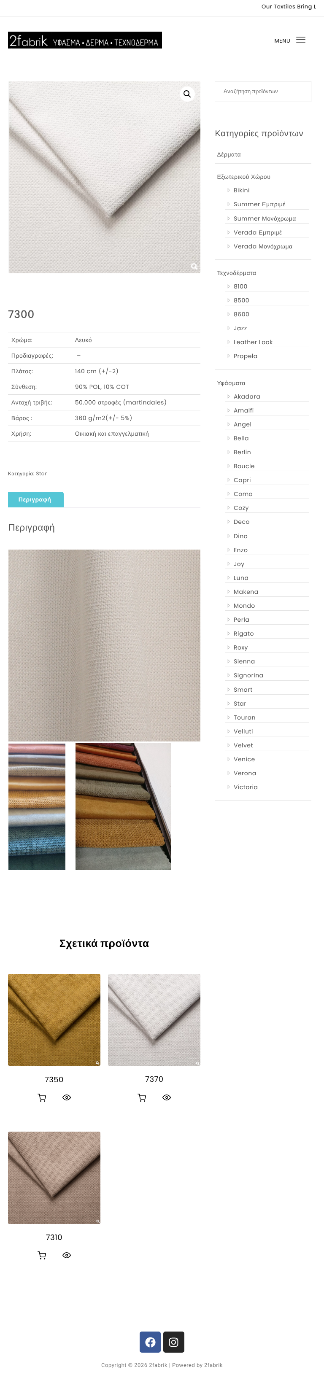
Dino (241, 536)
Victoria (246, 787)
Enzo (241, 550)
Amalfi (244, 410)
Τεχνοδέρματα (236, 273)
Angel (242, 424)
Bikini (242, 190)
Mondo (244, 605)
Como (243, 494)
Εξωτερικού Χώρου (243, 177)
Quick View (66, 1097)
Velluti (243, 731)
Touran (245, 717)
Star (41, 473)
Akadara (247, 396)
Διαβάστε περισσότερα (41, 1097)
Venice (244, 759)
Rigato (244, 633)
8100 (241, 286)
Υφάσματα (231, 383)
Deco (242, 522)
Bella (241, 438)
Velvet (243, 745)
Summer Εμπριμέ (260, 204)
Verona (245, 773)
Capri (242, 480)
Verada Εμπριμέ (258, 232)
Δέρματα (229, 154)
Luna (241, 578)
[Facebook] (150, 1342)
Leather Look (253, 342)
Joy (239, 564)
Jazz (240, 328)
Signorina (249, 675)
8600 (241, 314)
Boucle (244, 466)
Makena (246, 592)
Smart (243, 689)
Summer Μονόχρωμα (265, 218)
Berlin (242, 452)
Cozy (241, 508)
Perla (241, 619)
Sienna (244, 661)
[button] (187, 94)
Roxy (241, 647)
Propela (246, 356)
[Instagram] (173, 1342)
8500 (241, 300)
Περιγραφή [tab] (35, 499)
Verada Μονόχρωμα (263, 246)
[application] (104, 645)
